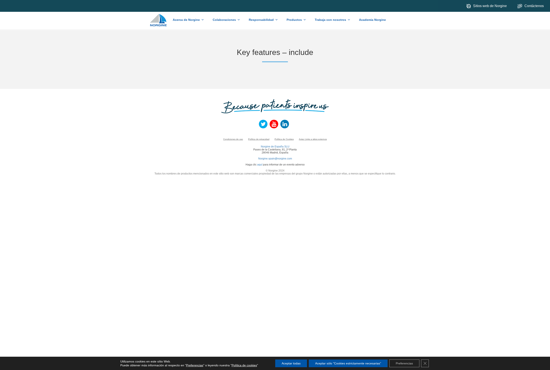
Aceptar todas (291, 363)
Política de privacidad (258, 139)
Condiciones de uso (233, 139)
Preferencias (194, 365)
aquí (259, 164)
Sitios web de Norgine (490, 6)
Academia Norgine (372, 19)
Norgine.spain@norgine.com (275, 158)
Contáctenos (534, 6)
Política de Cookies (284, 139)
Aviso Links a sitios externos (313, 139)
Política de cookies (244, 365)
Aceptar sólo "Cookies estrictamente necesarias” (348, 363)
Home (159, 18)
